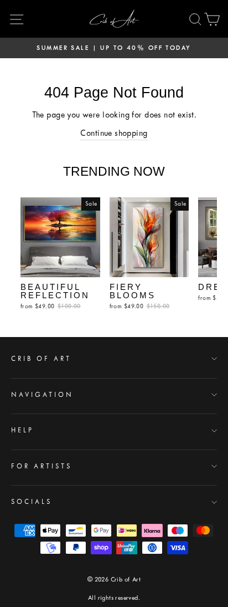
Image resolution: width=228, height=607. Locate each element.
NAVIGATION (42, 395)
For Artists (41, 466)
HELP (22, 430)
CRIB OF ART (41, 359)
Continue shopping (113, 133)
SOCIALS (31, 502)
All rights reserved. (114, 597)
